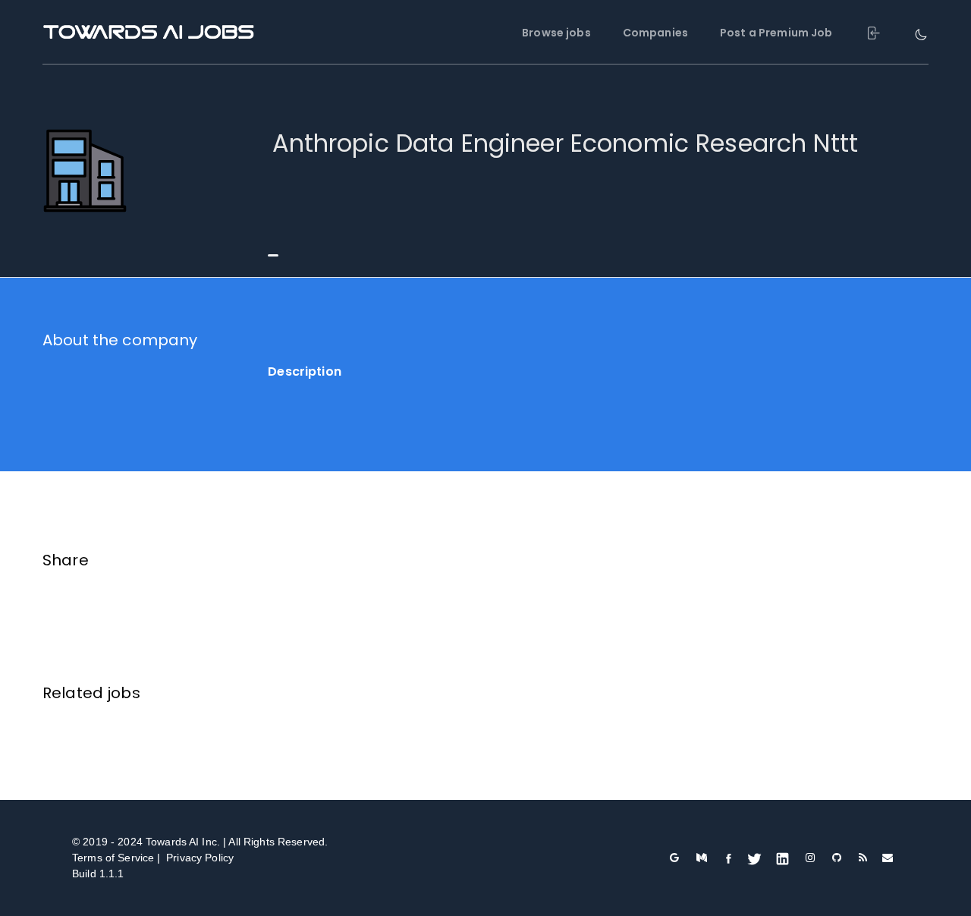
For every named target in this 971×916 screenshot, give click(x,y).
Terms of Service (113, 857)
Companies (655, 32)
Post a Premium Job (776, 32)
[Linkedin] (782, 858)
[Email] (887, 858)
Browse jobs (556, 32)
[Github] (837, 857)
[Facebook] (728, 858)
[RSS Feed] (863, 857)
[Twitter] (754, 858)
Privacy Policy (200, 857)
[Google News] (674, 857)
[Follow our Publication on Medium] (702, 857)
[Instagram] (810, 857)
